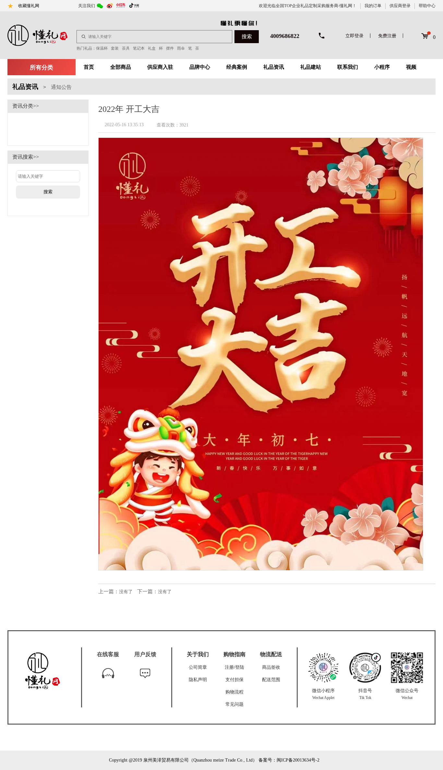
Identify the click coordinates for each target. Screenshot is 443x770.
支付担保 (234, 679)
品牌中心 (199, 67)
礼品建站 (310, 67)
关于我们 (198, 654)
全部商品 (120, 67)
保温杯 (102, 48)
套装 (115, 48)
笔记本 (139, 48)
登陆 (239, 667)
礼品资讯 (273, 67)
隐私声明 (198, 679)
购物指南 (234, 654)
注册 (229, 667)
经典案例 (236, 67)
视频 (411, 67)
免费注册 (387, 35)
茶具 (126, 48)
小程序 (382, 67)
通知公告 (61, 87)
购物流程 (234, 692)
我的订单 (373, 5)
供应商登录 (400, 5)
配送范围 (271, 679)
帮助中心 (427, 5)
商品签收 (271, 667)
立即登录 (354, 35)
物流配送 (271, 654)
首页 (89, 67)
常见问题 (234, 704)
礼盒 (152, 48)
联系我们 (347, 67)
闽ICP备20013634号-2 (298, 760)
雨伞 (181, 48)
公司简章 (198, 667)
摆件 (170, 48)
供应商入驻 (160, 67)
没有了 (126, 591)
